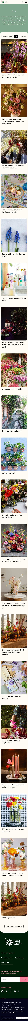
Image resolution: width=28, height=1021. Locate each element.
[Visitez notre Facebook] (19, 991)
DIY (16, 36)
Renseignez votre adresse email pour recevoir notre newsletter (11, 972)
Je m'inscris (23, 979)
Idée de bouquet (7, 36)
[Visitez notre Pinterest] (6, 991)
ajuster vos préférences (7, 1007)
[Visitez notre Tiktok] (11, 991)
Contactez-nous (19, 958)
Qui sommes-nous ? (7, 958)
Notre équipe (5, 962)
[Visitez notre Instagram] (2, 991)
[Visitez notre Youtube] (15, 991)
